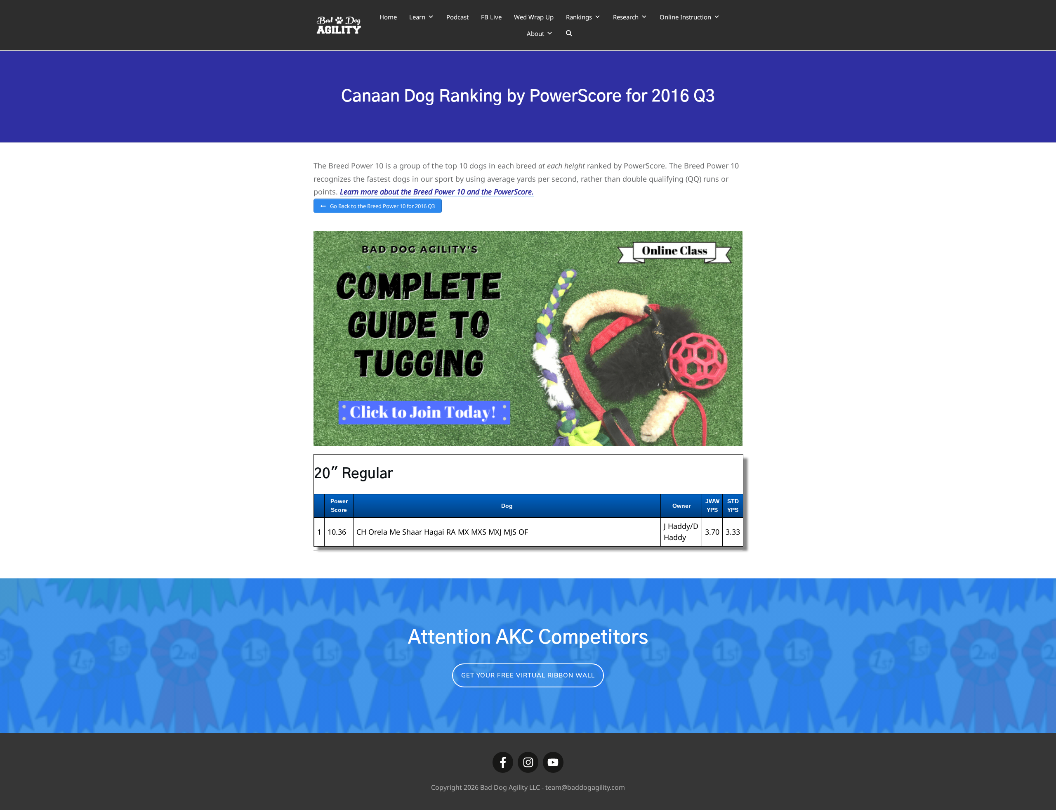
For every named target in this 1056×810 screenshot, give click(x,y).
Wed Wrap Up (534, 17)
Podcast (457, 17)
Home (388, 17)
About (535, 33)
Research (626, 17)
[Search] (569, 33)
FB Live (491, 17)
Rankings (579, 17)
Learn (417, 17)
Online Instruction (685, 17)
